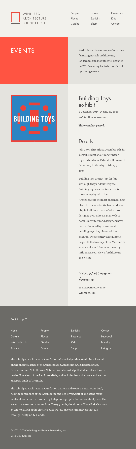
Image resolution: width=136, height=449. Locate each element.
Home (14, 330)
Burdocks (26, 435)
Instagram (106, 348)
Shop (94, 23)
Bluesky (105, 342)
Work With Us (19, 342)
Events (94, 13)
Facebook (106, 336)
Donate (15, 336)
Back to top (17, 319)
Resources (117, 13)
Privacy (15, 348)
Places (74, 18)
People (75, 13)
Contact (115, 23)
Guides (75, 23)
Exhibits (95, 18)
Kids (113, 18)
